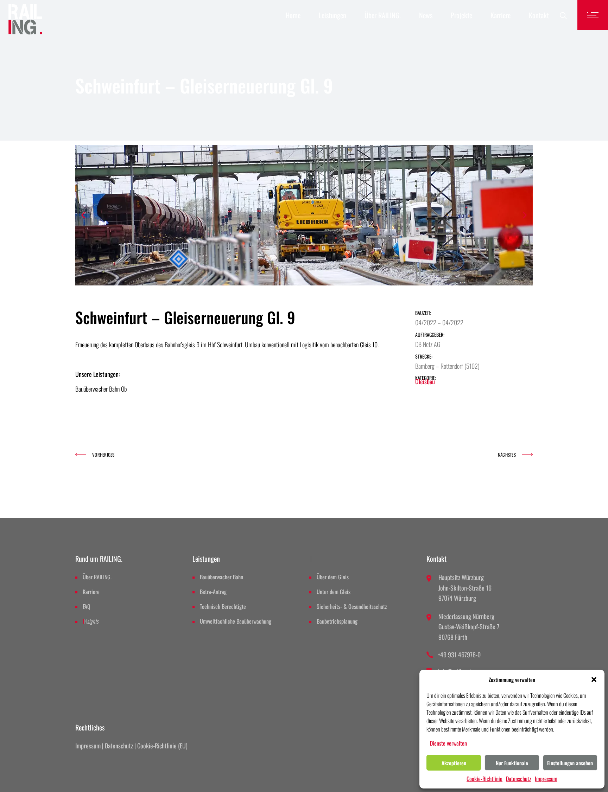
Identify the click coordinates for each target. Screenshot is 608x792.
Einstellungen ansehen (570, 763)
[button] (593, 677)
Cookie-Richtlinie (484, 778)
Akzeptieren (454, 763)
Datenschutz (518, 778)
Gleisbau (425, 381)
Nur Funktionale (512, 763)
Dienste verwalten (448, 743)
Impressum (546, 778)
